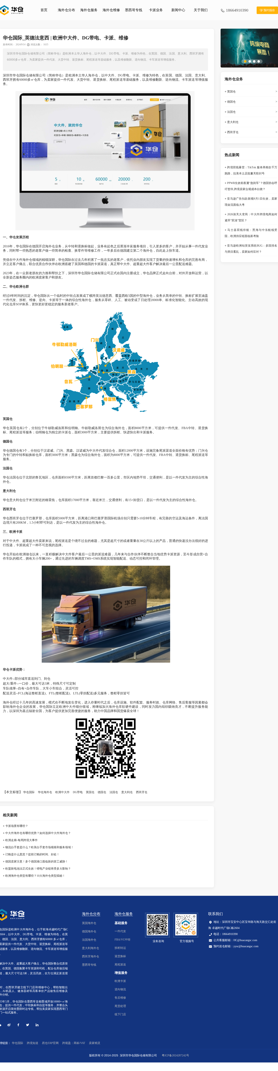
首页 (43, 10)
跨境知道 (32, 1043)
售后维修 (120, 997)
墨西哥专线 (133, 10)
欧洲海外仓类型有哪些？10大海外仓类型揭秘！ (35, 875)
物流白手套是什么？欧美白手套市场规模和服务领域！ (39, 847)
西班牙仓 (141, 792)
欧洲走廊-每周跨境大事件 (21, 840)
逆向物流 (120, 989)
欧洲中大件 (62, 792)
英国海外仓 (89, 923)
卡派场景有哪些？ (16, 825)
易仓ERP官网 (50, 1043)
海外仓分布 (66, 10)
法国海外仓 (89, 939)
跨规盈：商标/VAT (73, 1043)
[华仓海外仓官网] (12, 10)
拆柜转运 (120, 947)
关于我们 (201, 10)
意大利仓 (127, 792)
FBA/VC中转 (122, 939)
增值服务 (121, 972)
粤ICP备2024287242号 (175, 1055)
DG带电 (78, 792)
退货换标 (120, 956)
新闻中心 (178, 10)
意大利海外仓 (90, 948)
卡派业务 (156, 10)
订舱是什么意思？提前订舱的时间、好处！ (32, 854)
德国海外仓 (89, 931)
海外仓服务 (88, 10)
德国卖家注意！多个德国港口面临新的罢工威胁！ (36, 861)
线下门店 (120, 1014)
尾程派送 (120, 964)
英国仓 (90, 792)
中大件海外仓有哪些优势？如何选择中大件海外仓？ (38, 833)
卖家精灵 (94, 1043)
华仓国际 (29, 792)
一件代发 (120, 931)
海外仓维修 (111, 10)
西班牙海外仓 (90, 956)
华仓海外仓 (45, 792)
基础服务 (121, 923)
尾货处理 (120, 1006)
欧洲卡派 (120, 981)
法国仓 (113, 792)
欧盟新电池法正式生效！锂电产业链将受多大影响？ (38, 868)
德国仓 (102, 792)
